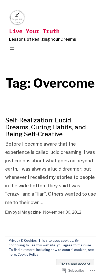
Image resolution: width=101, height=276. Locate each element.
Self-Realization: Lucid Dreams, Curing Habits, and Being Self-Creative (45, 127)
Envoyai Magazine (23, 212)
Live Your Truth (34, 31)
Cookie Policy (28, 254)
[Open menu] (12, 49)
